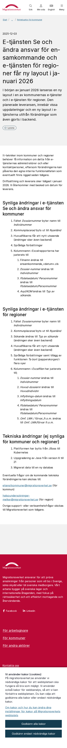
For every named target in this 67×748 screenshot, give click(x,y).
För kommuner (14, 638)
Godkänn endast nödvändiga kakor (33, 733)
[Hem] (12, 566)
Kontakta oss (10, 665)
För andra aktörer (16, 646)
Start (5, 19)
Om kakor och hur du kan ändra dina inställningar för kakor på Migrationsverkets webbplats (32, 711)
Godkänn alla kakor (33, 723)
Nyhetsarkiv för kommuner (29, 19)
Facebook (11, 610)
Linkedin (31, 610)
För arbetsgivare (15, 630)
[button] (30, 7)
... (12, 19)
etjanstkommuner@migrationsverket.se (27, 485)
